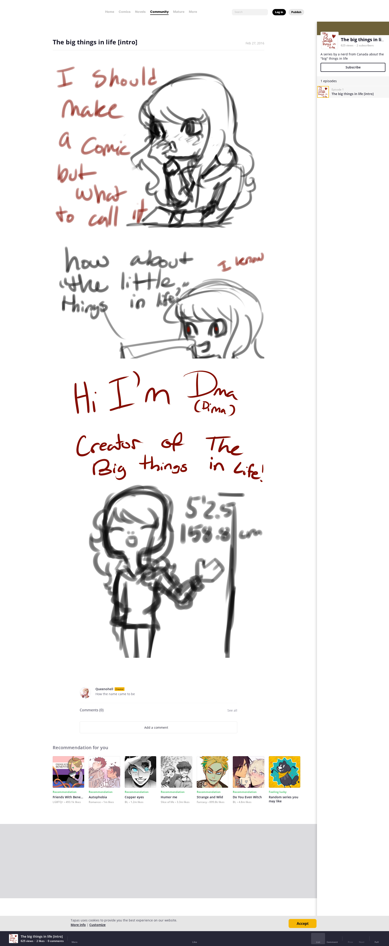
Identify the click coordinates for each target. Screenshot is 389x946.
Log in (279, 12)
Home (109, 12)
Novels (140, 12)
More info (78, 925)
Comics (125, 12)
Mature (178, 12)
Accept (303, 923)
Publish (296, 12)
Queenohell (104, 689)
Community (159, 12)
